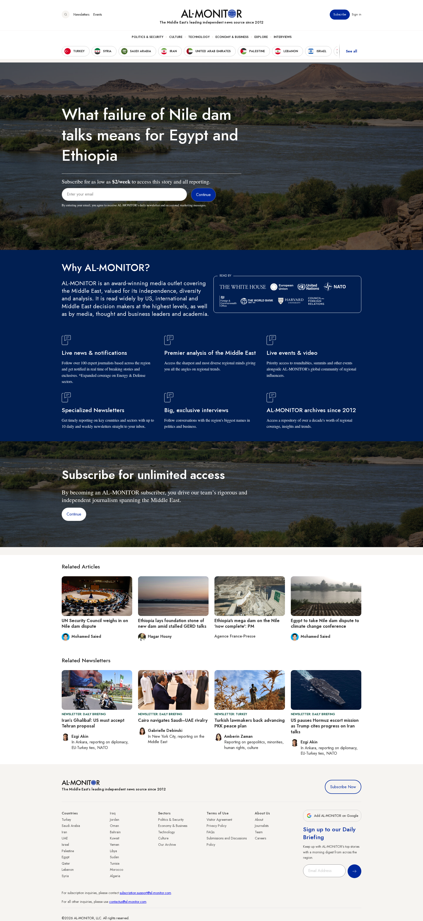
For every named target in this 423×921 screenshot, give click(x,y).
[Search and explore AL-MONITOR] (66, 14)
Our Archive (167, 844)
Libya (113, 850)
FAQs (210, 832)
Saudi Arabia (71, 825)
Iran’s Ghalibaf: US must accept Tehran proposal (93, 723)
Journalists (262, 825)
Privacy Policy (216, 825)
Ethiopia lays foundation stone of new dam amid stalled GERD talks (172, 623)
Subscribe (339, 14)
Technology (199, 37)
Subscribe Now (343, 787)
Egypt (65, 857)
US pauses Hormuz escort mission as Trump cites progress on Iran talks (325, 726)
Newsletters (81, 14)
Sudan (114, 857)
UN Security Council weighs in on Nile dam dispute (95, 623)
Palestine (68, 850)
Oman (114, 825)
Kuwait (114, 838)
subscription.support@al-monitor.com (145, 892)
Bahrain (115, 832)
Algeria (115, 875)
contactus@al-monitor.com (127, 901)
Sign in (356, 14)
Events (97, 14)
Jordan (114, 819)
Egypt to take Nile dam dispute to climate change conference (325, 623)
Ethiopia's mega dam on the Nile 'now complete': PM (247, 623)
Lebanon (68, 869)
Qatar (66, 863)
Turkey (66, 819)
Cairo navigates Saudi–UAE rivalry (173, 720)
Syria (65, 875)
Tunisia (114, 863)
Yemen (114, 844)
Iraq (113, 813)
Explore (261, 37)
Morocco (116, 869)
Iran (64, 832)
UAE (65, 838)
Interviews (283, 37)
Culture (175, 37)
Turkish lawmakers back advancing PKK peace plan (249, 723)
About (259, 819)
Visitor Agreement (219, 819)
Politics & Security (147, 37)
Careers (260, 838)
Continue (74, 514)
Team (259, 832)
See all (351, 51)
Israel (65, 844)
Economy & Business (231, 37)
